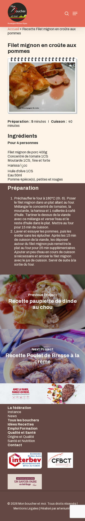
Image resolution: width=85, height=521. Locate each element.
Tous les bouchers (23, 420)
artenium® (64, 508)
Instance (14, 412)
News (12, 416)
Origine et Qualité (21, 437)
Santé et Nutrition (21, 441)
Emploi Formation (22, 428)
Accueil (13, 29)
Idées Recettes (21, 424)
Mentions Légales (26, 508)
